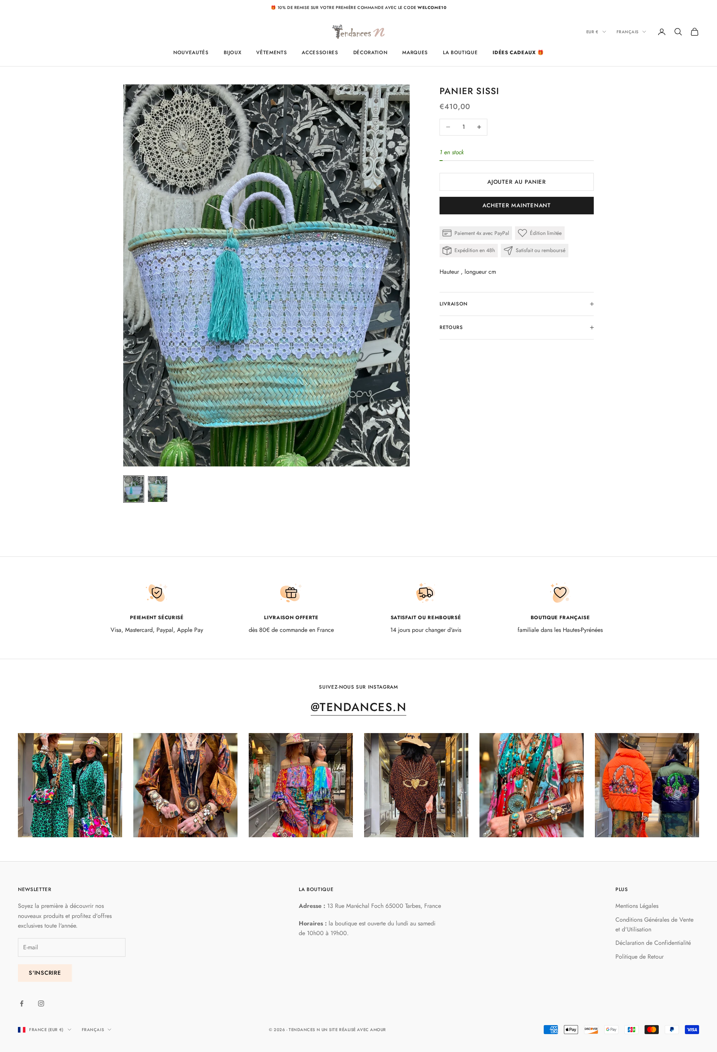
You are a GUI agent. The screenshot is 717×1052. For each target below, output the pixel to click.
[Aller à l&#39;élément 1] (133, 489)
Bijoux (233, 52)
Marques (415, 52)
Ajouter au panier (516, 182)
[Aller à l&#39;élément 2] (157, 489)
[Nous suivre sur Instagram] (41, 1003)
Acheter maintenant (516, 205)
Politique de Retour (639, 956)
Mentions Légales (636, 906)
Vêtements (271, 52)
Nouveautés (191, 52)
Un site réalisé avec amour (354, 1030)
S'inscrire (45, 973)
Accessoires (320, 52)
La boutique (460, 52)
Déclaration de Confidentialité (653, 942)
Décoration (370, 52)
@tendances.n (358, 707)
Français (628, 32)
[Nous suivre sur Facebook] (21, 1003)
